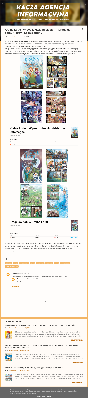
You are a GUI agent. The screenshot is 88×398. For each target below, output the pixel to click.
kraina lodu (40, 263)
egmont (32, 263)
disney (16, 263)
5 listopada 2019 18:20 (32, 279)
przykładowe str (65, 263)
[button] (82, 29)
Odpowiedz (15, 286)
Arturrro (14, 273)
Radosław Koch (21, 279)
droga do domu (24, 263)
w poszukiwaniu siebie (12, 266)
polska (57, 263)
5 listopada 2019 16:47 (23, 273)
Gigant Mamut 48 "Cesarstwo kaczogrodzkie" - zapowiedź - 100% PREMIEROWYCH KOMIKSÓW (40, 325)
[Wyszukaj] (86, 4)
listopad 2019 (49, 263)
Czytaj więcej (77, 340)
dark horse (9, 263)
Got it (49, 396)
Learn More (41, 396)
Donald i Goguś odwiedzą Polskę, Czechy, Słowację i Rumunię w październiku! (34, 368)
